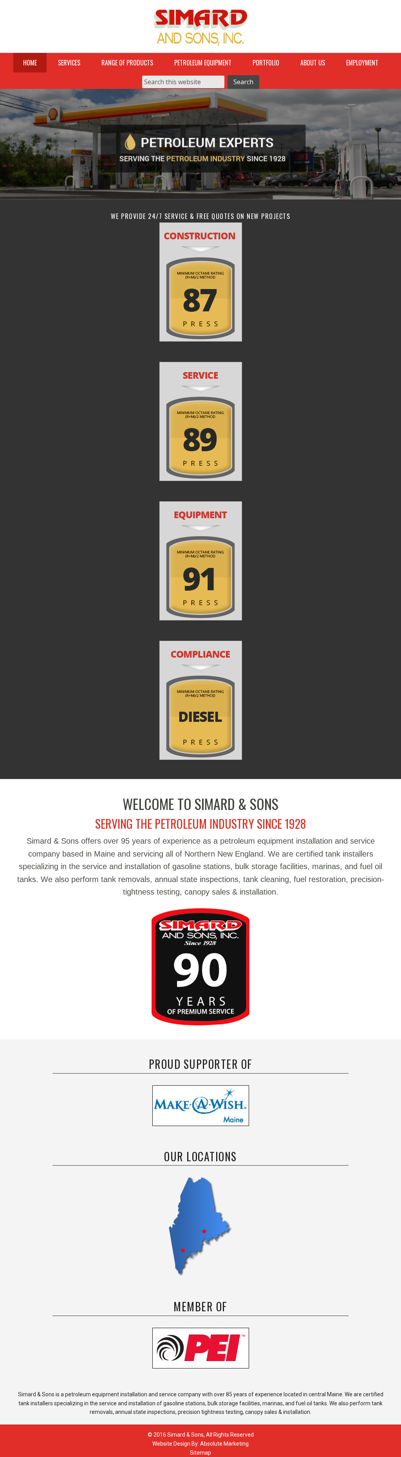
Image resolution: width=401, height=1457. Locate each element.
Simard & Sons (200, 29)
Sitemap (200, 1453)
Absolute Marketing (224, 1444)
